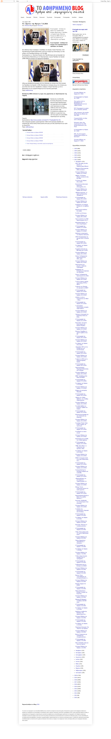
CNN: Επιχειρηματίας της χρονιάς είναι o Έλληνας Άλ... (82, 238)
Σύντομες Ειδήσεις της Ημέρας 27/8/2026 (35, 140)
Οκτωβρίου (79, 652)
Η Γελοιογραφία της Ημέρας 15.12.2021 (81, 411)
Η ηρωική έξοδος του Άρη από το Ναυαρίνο (80, 119)
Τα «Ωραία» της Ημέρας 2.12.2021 (81, 624)
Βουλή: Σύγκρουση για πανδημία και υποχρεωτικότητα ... (81, 636)
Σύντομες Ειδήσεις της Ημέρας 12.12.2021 (81, 467)
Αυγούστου (79, 657)
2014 (75, 688)
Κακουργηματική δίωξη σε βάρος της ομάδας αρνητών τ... (82, 497)
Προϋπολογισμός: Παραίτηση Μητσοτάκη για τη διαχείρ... (81, 369)
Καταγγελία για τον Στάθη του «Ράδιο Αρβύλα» (81, 439)
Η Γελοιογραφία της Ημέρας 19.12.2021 (81, 352)
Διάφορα (81, 17)
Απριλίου (78, 666)
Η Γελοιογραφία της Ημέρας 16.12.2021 (81, 394)
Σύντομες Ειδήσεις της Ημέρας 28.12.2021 (81, 216)
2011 (75, 695)
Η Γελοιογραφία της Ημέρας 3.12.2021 (80, 605)
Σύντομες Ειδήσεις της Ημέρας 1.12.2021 (81, 647)
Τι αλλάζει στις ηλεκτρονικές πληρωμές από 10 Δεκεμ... (82, 510)
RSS (38, 704)
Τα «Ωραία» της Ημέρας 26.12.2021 (81, 246)
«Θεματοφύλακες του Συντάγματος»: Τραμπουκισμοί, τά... (81, 480)
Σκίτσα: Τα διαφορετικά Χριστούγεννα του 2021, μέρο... (81, 257)
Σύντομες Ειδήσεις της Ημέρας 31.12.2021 (81, 172)
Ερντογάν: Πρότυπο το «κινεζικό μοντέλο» (81, 525)
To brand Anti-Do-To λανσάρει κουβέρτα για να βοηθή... (81, 471)
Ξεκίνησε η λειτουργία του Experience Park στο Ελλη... (81, 316)
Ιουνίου (78, 661)
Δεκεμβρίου (79, 161)
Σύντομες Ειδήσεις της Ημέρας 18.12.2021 (81, 373)
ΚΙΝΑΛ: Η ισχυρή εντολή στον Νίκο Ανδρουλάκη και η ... (81, 459)
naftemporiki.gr (30, 127)
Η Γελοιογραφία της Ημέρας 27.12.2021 (81, 226)
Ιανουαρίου (79, 672)
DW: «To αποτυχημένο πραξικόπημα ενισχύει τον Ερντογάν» (80, 135)
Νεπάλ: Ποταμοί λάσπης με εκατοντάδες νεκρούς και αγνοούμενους (40, 143)
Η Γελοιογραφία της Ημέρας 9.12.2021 (80, 514)
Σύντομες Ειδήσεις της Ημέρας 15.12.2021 (81, 420)
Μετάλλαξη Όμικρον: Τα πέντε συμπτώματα (81, 223)
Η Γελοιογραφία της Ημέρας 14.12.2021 (81, 428)
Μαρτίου (78, 668)
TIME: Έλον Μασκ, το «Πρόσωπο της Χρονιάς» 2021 (81, 447)
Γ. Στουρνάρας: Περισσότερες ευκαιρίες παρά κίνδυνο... (81, 307)
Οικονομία (28, 17)
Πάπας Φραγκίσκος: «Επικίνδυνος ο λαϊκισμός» (80, 542)
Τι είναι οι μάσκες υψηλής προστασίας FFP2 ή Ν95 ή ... (81, 283)
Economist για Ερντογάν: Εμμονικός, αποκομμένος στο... (81, 185)
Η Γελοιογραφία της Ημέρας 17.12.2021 (81, 380)
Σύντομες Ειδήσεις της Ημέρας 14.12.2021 (81, 435)
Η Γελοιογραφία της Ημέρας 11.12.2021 (81, 475)
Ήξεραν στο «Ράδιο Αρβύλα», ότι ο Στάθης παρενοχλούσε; (81, 399)
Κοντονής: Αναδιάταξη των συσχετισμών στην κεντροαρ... (81, 502)
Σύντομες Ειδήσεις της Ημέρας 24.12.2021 (81, 278)
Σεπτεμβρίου (79, 655)
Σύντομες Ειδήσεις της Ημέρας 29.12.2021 (81, 201)
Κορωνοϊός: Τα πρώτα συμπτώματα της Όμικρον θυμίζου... (81, 324)
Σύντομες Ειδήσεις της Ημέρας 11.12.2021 (81, 484)
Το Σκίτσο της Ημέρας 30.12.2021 (81, 181)
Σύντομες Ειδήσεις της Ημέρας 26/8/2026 (35, 132)
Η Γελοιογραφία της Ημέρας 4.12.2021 (80, 588)
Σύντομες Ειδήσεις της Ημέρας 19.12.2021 (81, 356)
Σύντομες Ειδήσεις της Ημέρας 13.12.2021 (81, 455)
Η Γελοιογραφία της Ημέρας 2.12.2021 (80, 620)
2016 (75, 684)
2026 (75, 148)
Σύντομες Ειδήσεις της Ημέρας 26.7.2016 (79, 93)
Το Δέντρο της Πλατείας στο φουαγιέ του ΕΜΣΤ (81, 287)
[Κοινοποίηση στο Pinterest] (30, 150)
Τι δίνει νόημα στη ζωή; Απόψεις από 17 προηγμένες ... (81, 557)
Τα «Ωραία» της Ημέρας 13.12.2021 (81, 451)
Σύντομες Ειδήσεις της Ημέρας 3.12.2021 (81, 617)
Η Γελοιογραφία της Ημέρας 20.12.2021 (81, 337)
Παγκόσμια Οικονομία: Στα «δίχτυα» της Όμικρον (82, 627)
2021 (75, 159)
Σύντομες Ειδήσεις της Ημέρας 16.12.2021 (81, 403)
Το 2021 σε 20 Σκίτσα (80, 213)
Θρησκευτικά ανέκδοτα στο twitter (81, 210)
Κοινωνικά (42, 17)
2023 (75, 155)
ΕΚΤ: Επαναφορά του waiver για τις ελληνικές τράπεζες (81, 109)
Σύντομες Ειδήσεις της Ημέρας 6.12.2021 (81, 568)
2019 (75, 677)
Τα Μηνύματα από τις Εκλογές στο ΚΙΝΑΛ (81, 565)
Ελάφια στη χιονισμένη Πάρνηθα (81, 391)
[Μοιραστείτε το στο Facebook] (28, 150)
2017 (75, 682)
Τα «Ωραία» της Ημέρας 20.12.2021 (81, 344)
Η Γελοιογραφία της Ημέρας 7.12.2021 (80, 546)
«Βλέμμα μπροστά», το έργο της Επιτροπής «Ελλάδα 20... (81, 194)
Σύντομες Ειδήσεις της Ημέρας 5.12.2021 (81, 580)
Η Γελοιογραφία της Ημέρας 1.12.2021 (80, 640)
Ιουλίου (78, 659)
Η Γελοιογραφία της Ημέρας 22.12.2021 (81, 302)
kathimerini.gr (29, 90)
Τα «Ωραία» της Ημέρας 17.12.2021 (81, 384)
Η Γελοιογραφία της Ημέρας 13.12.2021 (81, 443)
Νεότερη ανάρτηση (27, 197)
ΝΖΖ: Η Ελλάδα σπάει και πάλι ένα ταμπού (81, 643)
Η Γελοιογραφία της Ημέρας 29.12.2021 (81, 198)
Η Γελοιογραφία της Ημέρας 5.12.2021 (80, 572)
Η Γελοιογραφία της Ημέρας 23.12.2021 (81, 290)
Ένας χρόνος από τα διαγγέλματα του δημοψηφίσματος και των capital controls (80, 103)
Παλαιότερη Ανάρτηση (61, 197)
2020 (75, 675)
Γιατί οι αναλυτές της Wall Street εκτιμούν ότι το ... (82, 219)
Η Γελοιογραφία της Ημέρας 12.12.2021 (81, 463)
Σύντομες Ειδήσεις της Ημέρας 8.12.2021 (81, 537)
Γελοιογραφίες (66, 17)
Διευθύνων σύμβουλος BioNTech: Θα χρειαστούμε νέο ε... (81, 613)
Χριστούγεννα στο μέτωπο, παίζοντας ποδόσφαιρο (80, 266)
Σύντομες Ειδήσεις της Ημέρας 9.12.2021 (81, 521)
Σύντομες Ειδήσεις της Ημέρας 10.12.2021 (81, 506)
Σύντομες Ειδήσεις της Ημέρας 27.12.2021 (81, 230)
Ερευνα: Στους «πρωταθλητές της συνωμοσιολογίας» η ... (82, 577)
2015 (75, 686)
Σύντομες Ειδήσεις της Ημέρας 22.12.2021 (81, 311)
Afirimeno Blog (28, 25)
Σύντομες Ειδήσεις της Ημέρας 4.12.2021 (81, 596)
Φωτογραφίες (57, 17)
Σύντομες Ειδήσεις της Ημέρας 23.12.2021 (81, 294)
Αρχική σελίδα (44, 197)
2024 (75, 153)
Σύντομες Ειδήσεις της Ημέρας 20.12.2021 (81, 340)
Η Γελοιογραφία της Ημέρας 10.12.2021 (81, 492)
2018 (75, 679)
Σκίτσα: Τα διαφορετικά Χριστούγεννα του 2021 (82, 275)
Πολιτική (35, 17)
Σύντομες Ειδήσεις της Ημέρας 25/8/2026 (35, 135)
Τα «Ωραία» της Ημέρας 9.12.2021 (81, 518)
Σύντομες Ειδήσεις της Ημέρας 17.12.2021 (81, 387)
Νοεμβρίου (79, 650)
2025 (75, 150)
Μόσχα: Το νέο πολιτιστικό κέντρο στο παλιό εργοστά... (81, 488)
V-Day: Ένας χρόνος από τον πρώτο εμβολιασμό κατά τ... (81, 533)
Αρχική (22, 17)
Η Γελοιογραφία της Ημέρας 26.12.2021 (81, 242)
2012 (75, 693)
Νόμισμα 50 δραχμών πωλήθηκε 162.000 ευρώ (80, 601)
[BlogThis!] (25, 150)
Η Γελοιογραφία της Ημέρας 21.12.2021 (81, 320)
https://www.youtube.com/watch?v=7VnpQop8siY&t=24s (45, 120)
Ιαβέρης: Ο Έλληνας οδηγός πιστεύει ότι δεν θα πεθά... (82, 177)
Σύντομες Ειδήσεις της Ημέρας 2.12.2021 (81, 631)
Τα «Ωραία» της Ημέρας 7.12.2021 (81, 549)
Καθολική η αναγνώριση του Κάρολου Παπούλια (82, 234)
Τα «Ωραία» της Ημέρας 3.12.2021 (81, 608)
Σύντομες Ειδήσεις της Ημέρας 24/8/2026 (35, 138)
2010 (75, 697)
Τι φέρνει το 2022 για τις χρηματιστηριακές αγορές (81, 360)
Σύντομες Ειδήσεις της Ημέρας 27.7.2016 (79, 140)
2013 (75, 690)
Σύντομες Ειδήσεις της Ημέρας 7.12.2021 (81, 553)
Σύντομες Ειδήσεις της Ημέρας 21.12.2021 (81, 328)
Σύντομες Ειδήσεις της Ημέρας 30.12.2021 (81, 189)
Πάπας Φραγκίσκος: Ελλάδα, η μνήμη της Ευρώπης (81, 592)
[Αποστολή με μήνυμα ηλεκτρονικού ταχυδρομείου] (23, 150)
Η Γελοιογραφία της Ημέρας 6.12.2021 (80, 561)
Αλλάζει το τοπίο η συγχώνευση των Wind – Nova (81, 299)
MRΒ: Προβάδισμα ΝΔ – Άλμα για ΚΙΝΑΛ (81, 376)
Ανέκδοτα (74, 17)
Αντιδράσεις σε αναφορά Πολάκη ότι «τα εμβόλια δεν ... (82, 206)
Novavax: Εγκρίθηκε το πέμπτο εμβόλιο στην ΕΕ (81, 333)
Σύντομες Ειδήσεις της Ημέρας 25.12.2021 (81, 261)
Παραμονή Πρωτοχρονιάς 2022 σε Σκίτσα (81, 169)
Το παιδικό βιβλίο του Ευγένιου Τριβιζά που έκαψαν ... (81, 407)
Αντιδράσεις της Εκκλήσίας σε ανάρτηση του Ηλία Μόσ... (82, 271)
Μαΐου (77, 663)
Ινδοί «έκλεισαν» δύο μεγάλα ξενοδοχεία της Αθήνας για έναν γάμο (81, 114)
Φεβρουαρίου (79, 670)
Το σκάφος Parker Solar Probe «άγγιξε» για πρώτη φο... (81, 424)
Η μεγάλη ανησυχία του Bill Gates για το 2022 (81, 249)
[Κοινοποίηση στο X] (26, 150)
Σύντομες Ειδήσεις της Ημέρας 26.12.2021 (81, 253)
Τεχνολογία (49, 17)
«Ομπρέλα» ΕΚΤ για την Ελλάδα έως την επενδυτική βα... (81, 348)
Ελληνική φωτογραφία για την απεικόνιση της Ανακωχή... (81, 416)
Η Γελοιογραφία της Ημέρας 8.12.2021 (80, 529)
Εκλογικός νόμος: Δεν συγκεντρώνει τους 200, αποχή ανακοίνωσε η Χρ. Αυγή (80, 124)
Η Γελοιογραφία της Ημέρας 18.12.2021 (81, 364)
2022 (75, 157)
